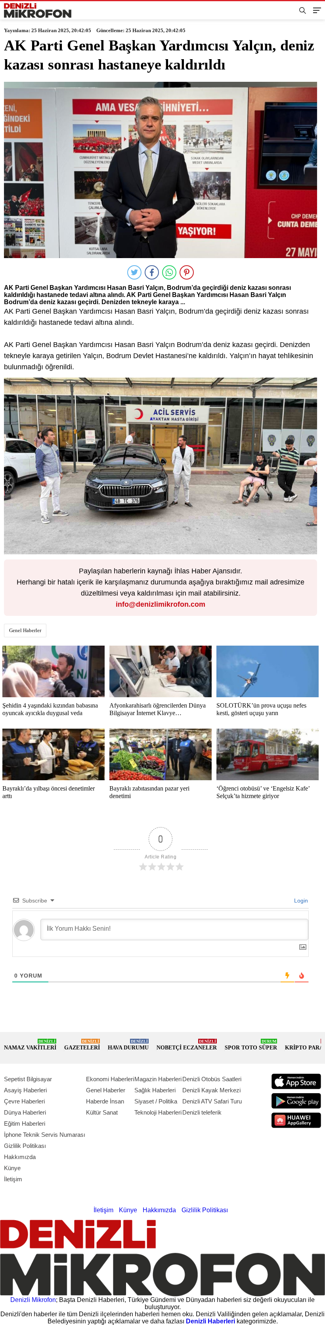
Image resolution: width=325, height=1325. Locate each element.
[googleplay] (296, 1101)
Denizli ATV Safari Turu (212, 1101)
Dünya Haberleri (25, 1112)
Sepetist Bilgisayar (28, 1079)
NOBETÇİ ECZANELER (187, 1045)
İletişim (13, 1179)
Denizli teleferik (202, 1112)
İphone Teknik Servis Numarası (44, 1134)
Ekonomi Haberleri (110, 1079)
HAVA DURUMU (128, 1045)
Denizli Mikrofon (33, 1299)
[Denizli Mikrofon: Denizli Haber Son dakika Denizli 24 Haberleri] (37, 10)
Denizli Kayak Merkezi (211, 1090)
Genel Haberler (25, 630)
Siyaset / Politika (155, 1101)
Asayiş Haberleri (25, 1090)
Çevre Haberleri (24, 1101)
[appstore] (296, 1081)
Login (300, 900)
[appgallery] (296, 1120)
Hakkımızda (20, 1156)
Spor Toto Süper (251, 1045)
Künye (12, 1168)
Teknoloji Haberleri (158, 1112)
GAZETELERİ (82, 1045)
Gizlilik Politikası (25, 1145)
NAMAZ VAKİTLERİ (30, 1045)
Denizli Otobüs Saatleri (211, 1079)
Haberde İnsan (105, 1101)
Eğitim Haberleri (24, 1123)
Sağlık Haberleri (155, 1090)
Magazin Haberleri (158, 1079)
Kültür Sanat (102, 1112)
